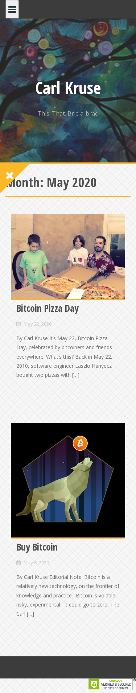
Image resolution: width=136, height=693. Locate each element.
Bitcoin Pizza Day (47, 308)
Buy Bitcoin (37, 546)
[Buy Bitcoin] (68, 480)
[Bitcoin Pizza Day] (68, 256)
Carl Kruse (68, 87)
